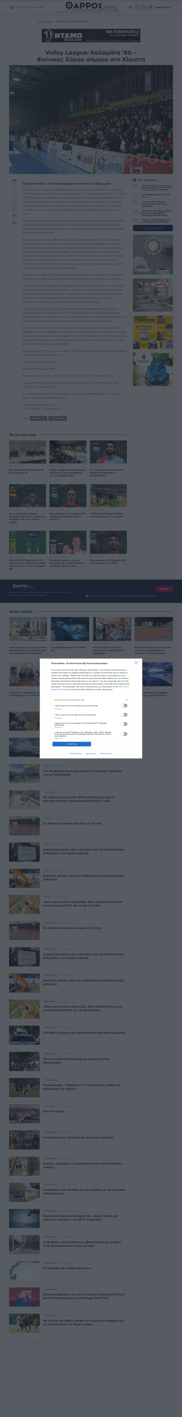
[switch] (124, 705)
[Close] (137, 663)
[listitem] (91, 699)
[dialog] (91, 708)
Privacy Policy (106, 753)
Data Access (91, 753)
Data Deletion (76, 753)
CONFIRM (72, 744)
